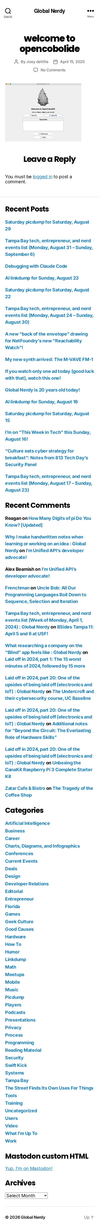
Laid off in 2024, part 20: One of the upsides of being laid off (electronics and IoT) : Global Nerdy (48, 684)
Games (12, 914)
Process (14, 1035)
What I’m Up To (21, 1133)
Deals (11, 868)
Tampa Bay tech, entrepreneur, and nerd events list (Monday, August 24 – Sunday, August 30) (49, 315)
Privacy (13, 1027)
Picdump (14, 997)
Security (14, 1057)
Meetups (14, 974)
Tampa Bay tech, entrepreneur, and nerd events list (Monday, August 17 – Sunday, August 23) (48, 483)
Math (10, 967)
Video (11, 1125)
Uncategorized (21, 1110)
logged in (43, 176)
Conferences (19, 853)
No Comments (53, 70)
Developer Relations (27, 883)
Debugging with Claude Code (36, 266)
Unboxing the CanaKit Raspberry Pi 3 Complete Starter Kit (48, 769)
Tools (11, 1095)
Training (14, 1103)
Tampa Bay (17, 1080)
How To (13, 944)
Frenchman (17, 587)
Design (12, 876)
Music (12, 989)
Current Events (21, 861)
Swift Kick (16, 1065)
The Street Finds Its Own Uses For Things (49, 1088)
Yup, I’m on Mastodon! (28, 1168)
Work (10, 1141)
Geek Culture (19, 921)
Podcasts (15, 1012)
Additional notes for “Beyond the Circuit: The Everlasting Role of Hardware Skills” (48, 730)
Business (15, 830)
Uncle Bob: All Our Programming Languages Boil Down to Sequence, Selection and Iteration (45, 594)
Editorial (14, 891)
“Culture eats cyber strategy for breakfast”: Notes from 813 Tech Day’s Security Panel (46, 457)
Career (12, 838)
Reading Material (23, 1050)
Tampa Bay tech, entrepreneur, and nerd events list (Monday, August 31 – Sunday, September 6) (49, 247)
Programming (19, 1042)
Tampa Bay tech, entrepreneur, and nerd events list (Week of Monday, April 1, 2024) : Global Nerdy (48, 620)
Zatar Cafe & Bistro (25, 788)
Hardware (15, 936)
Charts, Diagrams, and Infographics (42, 846)
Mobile (12, 982)
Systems (14, 1072)
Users (11, 1118)
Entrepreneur (19, 899)
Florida (12, 906)
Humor (12, 951)
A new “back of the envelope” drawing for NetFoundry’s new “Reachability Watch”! (46, 340)
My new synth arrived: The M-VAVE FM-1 (49, 359)
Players (13, 1004)
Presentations (20, 1020)
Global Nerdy (49, 10)
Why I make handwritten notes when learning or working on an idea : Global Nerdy (45, 543)
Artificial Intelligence (27, 823)
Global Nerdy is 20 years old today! (42, 390)
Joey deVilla (37, 61)
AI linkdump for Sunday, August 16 (41, 401)
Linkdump (15, 959)
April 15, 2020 (72, 61)
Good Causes (19, 929)
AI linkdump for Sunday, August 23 (42, 278)
